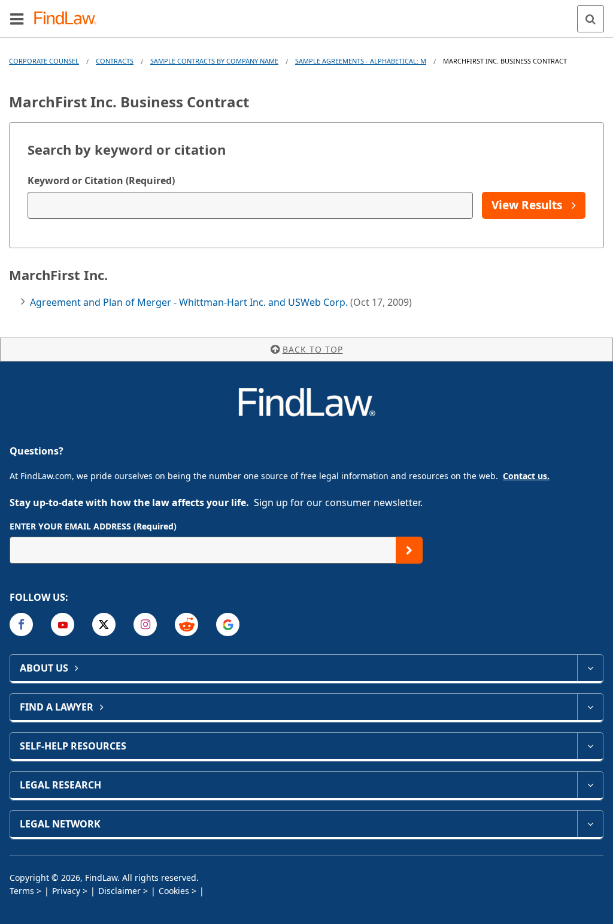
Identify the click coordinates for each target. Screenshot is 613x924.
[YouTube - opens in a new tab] (62, 624)
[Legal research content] (590, 785)
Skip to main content (307, 13)
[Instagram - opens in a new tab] (145, 624)
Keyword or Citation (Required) (101, 180)
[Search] (590, 18)
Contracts (114, 60)
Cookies (174, 890)
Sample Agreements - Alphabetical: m (360, 60)
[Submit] (409, 550)
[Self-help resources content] (590, 746)
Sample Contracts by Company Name (214, 60)
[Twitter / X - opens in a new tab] (104, 624)
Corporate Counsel (44, 60)
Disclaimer (119, 890)
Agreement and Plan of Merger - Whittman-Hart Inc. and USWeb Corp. (190, 302)
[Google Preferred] (227, 624)
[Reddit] (186, 624)
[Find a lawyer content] (590, 707)
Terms (22, 890)
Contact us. (526, 475)
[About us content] (590, 668)
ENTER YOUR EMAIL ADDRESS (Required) (93, 526)
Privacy (66, 890)
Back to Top (313, 349)
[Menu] (17, 19)
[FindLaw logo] (69, 19)
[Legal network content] (590, 824)
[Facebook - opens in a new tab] (21, 624)
